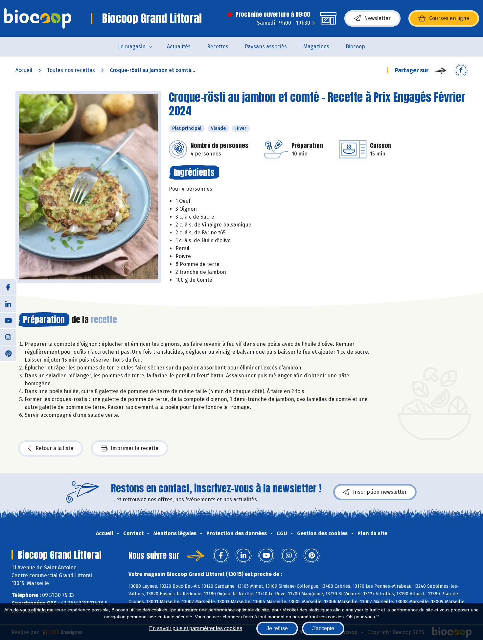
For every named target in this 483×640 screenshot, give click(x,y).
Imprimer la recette (134, 448)
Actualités (179, 46)
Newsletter (377, 18)
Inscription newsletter (380, 492)
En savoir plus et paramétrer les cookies (195, 628)
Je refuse (277, 628)
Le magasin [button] (132, 46)
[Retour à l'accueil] (37, 18)
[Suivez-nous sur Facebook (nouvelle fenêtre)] (8, 287)
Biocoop (355, 46)
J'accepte (323, 628)
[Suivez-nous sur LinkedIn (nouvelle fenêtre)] (8, 304)
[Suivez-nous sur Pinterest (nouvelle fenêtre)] (8, 353)
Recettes (217, 46)
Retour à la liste (54, 448)
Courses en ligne (449, 18)
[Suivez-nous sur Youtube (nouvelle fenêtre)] (8, 320)
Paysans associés (266, 46)
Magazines (316, 46)
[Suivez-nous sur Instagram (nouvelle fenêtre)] (8, 336)
